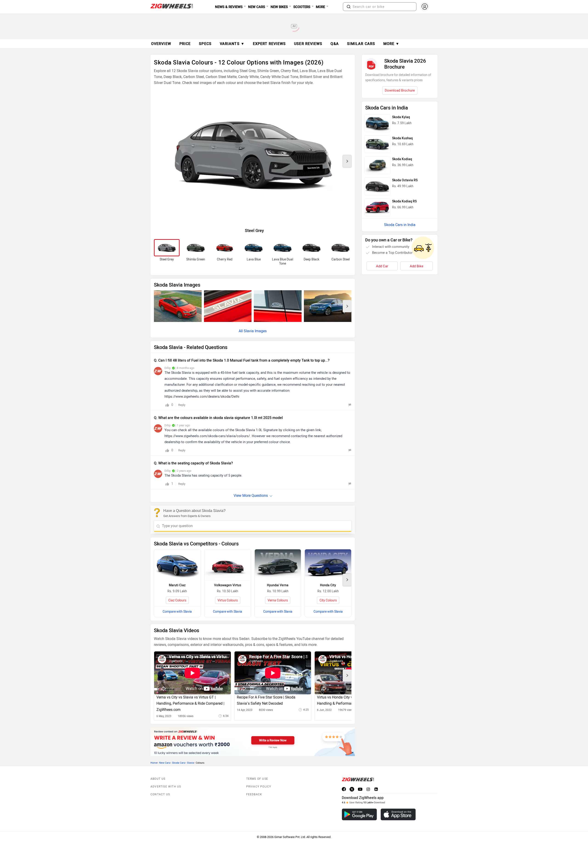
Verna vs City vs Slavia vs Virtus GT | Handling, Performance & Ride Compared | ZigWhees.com (190, 703)
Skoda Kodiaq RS (404, 201)
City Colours (328, 600)
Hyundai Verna (277, 585)
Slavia (190, 762)
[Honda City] (328, 564)
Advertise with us (165, 786)
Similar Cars (361, 44)
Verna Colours (278, 600)
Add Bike (416, 266)
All (241, 331)
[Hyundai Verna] (278, 564)
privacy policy (258, 786)
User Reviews (308, 44)
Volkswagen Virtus (227, 585)
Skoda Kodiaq (402, 159)
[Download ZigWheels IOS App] (398, 814)
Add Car (382, 266)
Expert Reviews (269, 44)
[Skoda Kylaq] (377, 123)
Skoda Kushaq (402, 138)
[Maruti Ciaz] (177, 564)
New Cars (164, 762)
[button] (349, 6)
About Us (158, 778)
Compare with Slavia (177, 612)
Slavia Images (255, 331)
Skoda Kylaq (401, 117)
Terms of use (257, 778)
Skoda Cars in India (400, 225)
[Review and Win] (252, 741)
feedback (254, 794)
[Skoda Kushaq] (377, 144)
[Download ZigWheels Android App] (359, 814)
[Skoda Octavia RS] (377, 186)
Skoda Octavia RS (405, 180)
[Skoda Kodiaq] (377, 165)
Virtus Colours (228, 600)
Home (153, 762)
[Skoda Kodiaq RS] (377, 207)
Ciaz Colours (177, 600)
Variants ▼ (232, 44)
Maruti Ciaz (177, 585)
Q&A (335, 44)
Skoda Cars (178, 762)
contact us (160, 794)
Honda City (328, 585)
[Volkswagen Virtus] (227, 564)
